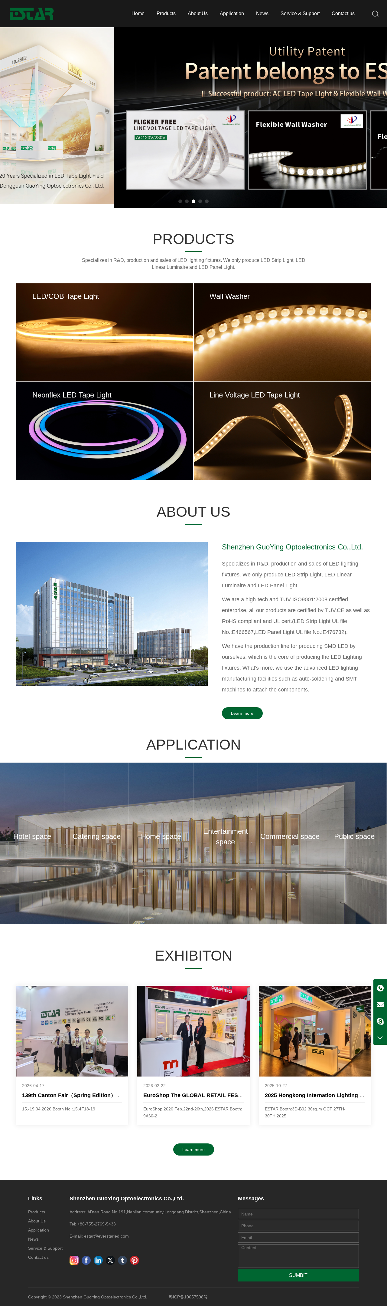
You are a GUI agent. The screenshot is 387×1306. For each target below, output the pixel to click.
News (262, 13)
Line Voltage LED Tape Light (255, 420)
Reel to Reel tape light (142, 350)
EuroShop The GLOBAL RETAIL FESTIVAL (198, 1095)
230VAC (245, 441)
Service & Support (300, 13)
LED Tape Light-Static (141, 334)
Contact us (343, 13)
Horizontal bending (142, 433)
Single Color (245, 334)
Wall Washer (230, 313)
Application (232, 13)
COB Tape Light (68, 334)
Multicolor (319, 334)
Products (166, 13)
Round (68, 449)
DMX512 (245, 350)
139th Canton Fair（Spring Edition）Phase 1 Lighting (91, 1095)
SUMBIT (298, 1275)
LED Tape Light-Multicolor (68, 350)
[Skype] (380, 1021)
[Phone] (380, 988)
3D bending (142, 449)
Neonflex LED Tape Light (72, 412)
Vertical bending (68, 433)
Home (138, 13)
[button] (180, 201)
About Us (198, 13)
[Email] (380, 1004)
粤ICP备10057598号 (188, 1296)
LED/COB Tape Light (66, 313)
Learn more (242, 713)
